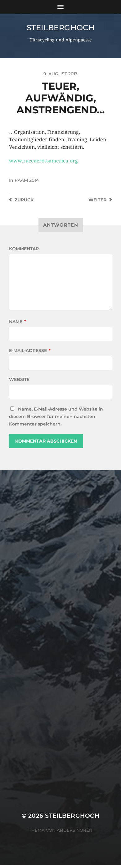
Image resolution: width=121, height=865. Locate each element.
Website (19, 379)
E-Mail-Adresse (30, 350)
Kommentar (24, 249)
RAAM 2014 (27, 180)
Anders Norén (74, 830)
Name (17, 321)
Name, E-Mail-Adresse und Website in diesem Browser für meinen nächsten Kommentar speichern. (56, 416)
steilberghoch (61, 27)
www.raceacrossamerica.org (43, 161)
